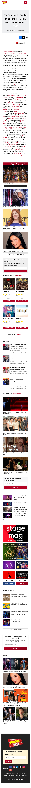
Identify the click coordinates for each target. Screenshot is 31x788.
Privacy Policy (19, 779)
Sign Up (8, 761)
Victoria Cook (7, 127)
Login (22, 2)
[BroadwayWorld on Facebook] (10, 767)
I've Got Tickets (9, 300)
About (13, 773)
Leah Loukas (19, 150)
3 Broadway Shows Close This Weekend (14, 671)
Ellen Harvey (11, 103)
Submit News (7, 775)
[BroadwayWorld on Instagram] (13, 767)
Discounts (22, 583)
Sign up (15, 648)
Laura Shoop (15, 117)
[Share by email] (27, 37)
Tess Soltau (11, 118)
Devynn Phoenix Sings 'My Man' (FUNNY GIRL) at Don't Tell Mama (21, 497)
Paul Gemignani (19, 155)
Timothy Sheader (15, 84)
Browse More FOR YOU (17, 254)
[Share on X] (23, 37)
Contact (18, 773)
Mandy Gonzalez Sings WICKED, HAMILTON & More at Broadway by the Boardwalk (21, 509)
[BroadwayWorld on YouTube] (10, 770)
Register (18, 2)
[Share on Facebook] (20, 37)
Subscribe (15, 487)
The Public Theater (8, 51)
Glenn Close (19, 97)
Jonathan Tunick (18, 153)
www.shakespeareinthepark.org (14, 74)
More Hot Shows (9, 583)
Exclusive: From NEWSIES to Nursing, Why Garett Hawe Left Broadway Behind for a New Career (15, 722)
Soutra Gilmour (16, 143)
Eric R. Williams (15, 129)
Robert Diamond (17, 393)
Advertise (8, 773)
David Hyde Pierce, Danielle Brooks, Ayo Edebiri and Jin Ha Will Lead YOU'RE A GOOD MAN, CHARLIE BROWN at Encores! (14, 704)
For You (9, 160)
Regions (13, 775)
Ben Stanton (8, 146)
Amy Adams (11, 96)
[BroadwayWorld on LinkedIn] (17, 767)
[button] (25, 2)
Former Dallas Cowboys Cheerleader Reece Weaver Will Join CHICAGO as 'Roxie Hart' (15, 686)
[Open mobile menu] (29, 2)
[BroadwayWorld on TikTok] (20, 767)
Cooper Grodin (14, 101)
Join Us (23, 773)
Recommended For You (9, 590)
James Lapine (22, 53)
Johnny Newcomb (16, 127)
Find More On (14, 334)
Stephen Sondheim (9, 53)
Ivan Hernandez (15, 104)
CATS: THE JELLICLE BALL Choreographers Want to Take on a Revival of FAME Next (19, 381)
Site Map (18, 775)
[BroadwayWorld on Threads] (23, 767)
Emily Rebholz (13, 144)
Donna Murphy (19, 113)
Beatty (7, 143)
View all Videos (7, 520)
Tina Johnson (15, 106)
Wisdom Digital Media (20, 778)
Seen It (9, 298)
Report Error (25, 775)
